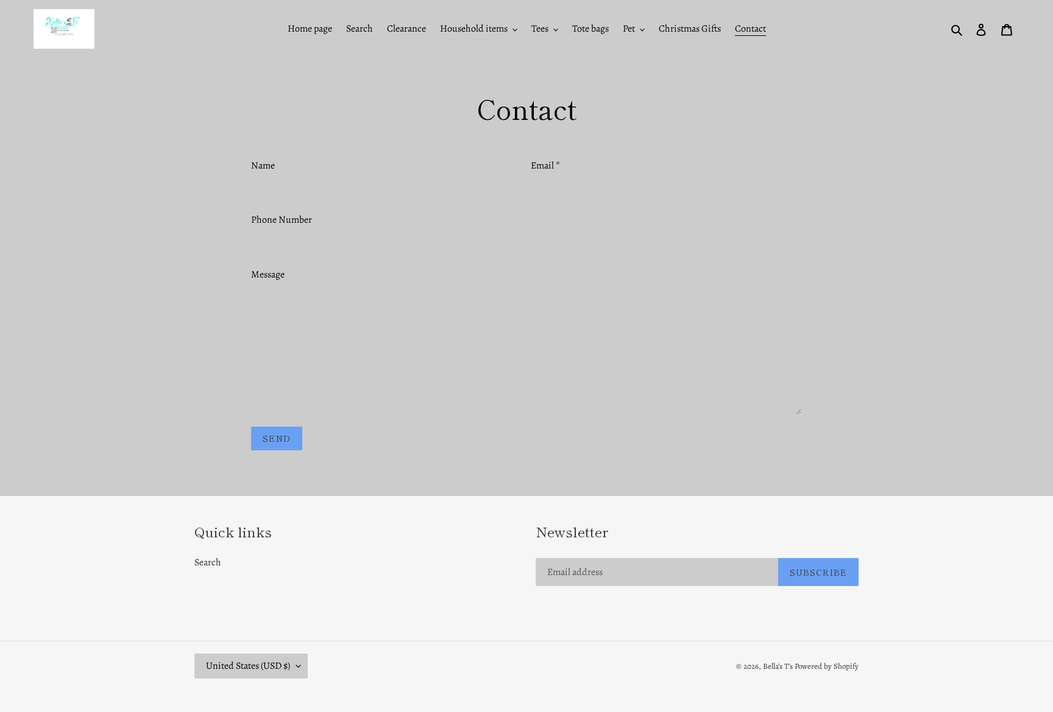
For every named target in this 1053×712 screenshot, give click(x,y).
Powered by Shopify (827, 666)
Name (263, 165)
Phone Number (281, 219)
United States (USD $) (248, 665)
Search (207, 562)
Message (268, 274)
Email (545, 165)
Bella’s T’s (778, 666)
